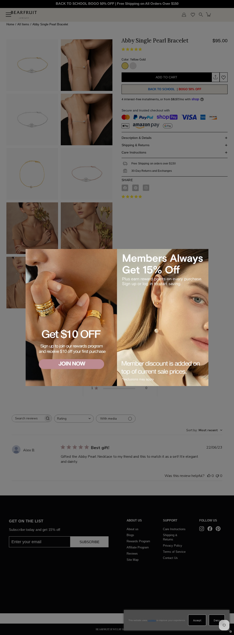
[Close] (204, 253)
